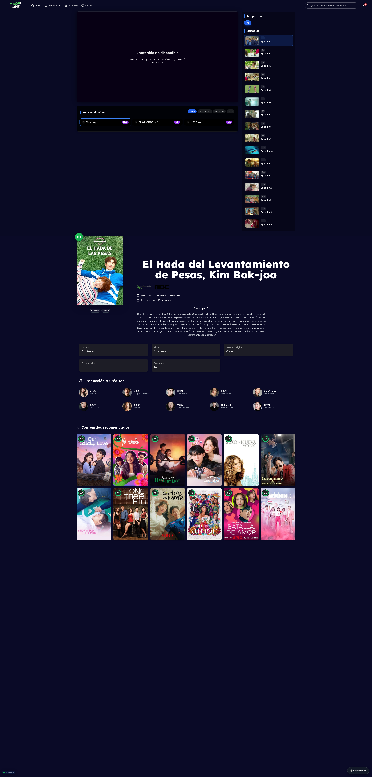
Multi (231, 111)
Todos (192, 111)
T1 (247, 23)
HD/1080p (219, 111)
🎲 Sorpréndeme (358, 770)
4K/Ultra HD (205, 111)
